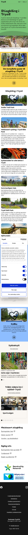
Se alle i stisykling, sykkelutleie (14, 393)
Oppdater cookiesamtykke (14, 512)
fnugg (15, 300)
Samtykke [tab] (5, 243)
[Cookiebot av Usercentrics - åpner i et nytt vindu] (20, 239)
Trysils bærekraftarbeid (14, 496)
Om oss (14, 509)
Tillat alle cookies (14, 285)
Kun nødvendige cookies (14, 294)
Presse (14, 507)
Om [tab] (23, 243)
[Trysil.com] (3, 2)
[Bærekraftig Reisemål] (14, 467)
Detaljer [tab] (14, 243)
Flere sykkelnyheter (14, 349)
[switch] (24, 271)
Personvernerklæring (14, 504)
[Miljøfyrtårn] (14, 476)
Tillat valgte (14, 289)
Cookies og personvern (14, 501)
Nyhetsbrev (14, 498)
